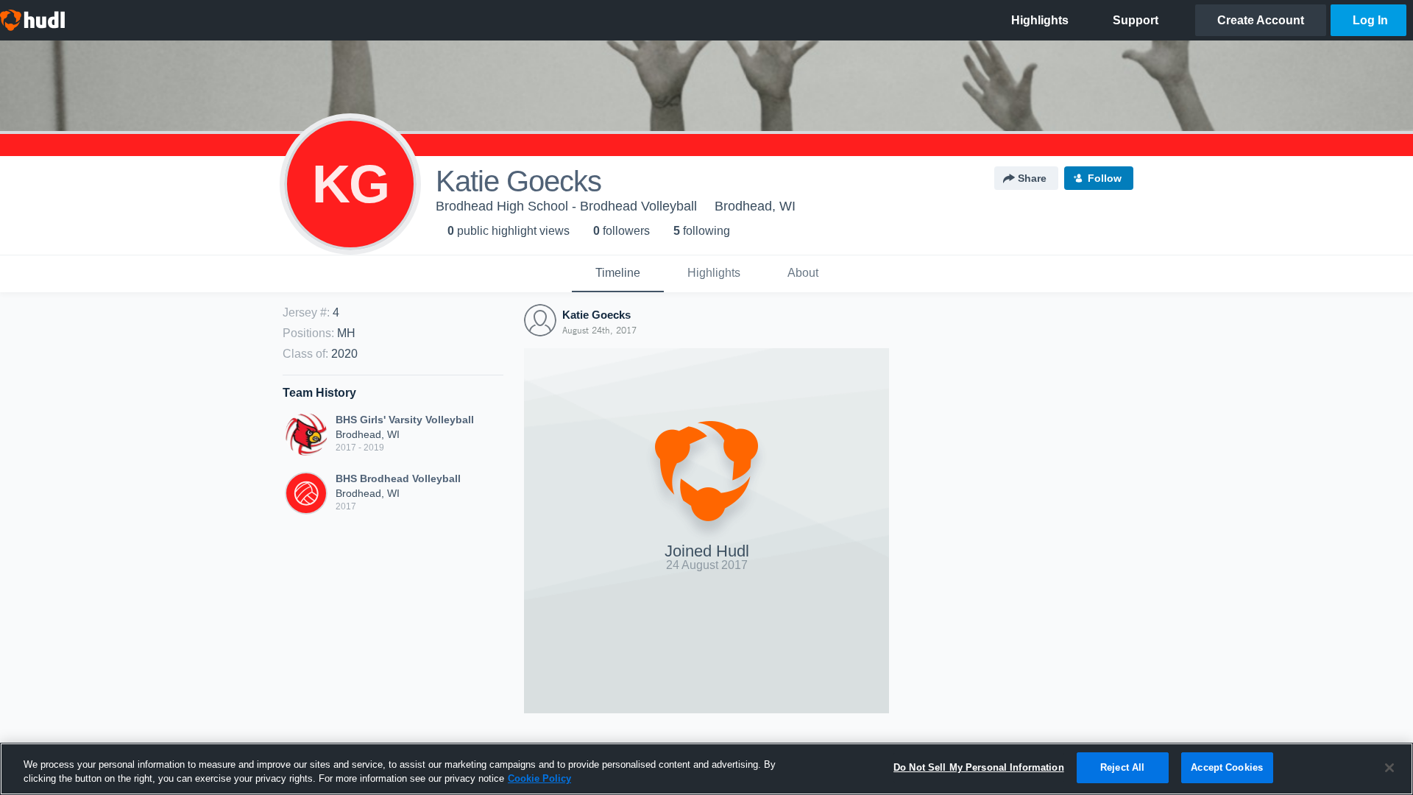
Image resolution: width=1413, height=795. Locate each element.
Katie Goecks (596, 314)
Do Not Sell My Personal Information (978, 767)
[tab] (618, 273)
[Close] (1389, 768)
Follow (1105, 178)
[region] (706, 769)
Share (1032, 178)
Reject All (1122, 767)
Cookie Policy (539, 779)
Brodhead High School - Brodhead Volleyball (566, 206)
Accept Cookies (1227, 767)
